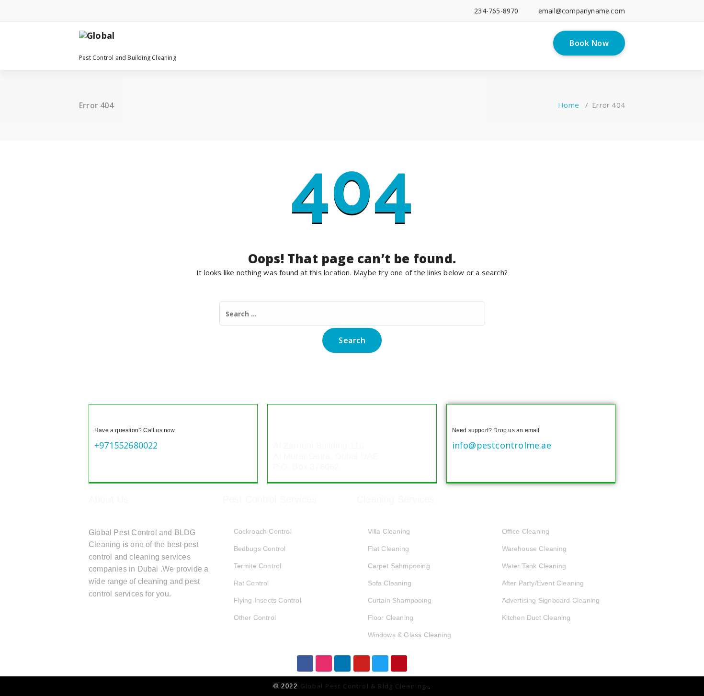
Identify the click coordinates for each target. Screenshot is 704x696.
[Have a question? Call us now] (102, 417)
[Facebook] (305, 663)
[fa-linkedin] (96, 10)
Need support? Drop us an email (496, 430)
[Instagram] (324, 663)
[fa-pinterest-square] (227, 10)
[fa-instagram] (140, 10)
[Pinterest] (399, 663)
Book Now (589, 43)
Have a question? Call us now (134, 430)
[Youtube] (361, 663)
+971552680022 (126, 445)
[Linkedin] (342, 663)
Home (568, 105)
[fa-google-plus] (125, 10)
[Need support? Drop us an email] (459, 417)
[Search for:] (352, 314)
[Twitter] (380, 663)
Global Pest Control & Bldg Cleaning (364, 686)
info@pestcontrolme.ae (501, 445)
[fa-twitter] (111, 10)
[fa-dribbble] (154, 10)
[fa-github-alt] (168, 10)
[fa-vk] (213, 10)
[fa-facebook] (81, 10)
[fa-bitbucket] (183, 10)
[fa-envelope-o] (198, 10)
